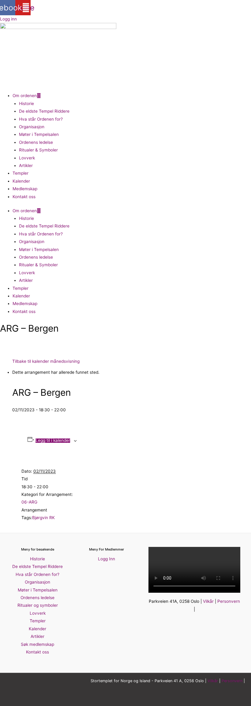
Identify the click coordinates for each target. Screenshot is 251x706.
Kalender (21, 181)
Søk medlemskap (37, 644)
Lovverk (27, 157)
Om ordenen (25, 95)
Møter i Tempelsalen (39, 134)
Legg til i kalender (53, 441)
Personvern (228, 601)
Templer (20, 173)
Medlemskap (25, 188)
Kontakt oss (24, 196)
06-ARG (29, 502)
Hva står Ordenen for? (41, 119)
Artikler (26, 165)
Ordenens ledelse (36, 142)
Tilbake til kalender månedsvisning (46, 361)
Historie (26, 103)
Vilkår (208, 601)
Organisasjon (31, 126)
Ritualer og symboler (37, 605)
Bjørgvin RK (43, 517)
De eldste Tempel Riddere (44, 111)
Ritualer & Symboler (38, 149)
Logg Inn (106, 558)
